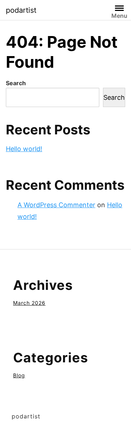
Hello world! (24, 149)
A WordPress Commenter (56, 205)
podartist (21, 10)
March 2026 (29, 303)
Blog (19, 375)
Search (16, 83)
